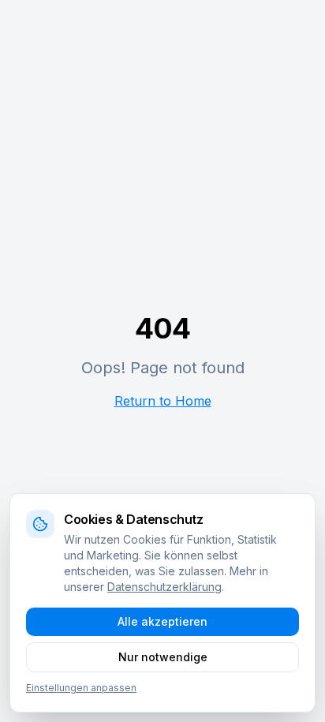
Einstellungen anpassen (81, 688)
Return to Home (162, 401)
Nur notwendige (162, 657)
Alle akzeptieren (162, 621)
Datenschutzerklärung (164, 586)
